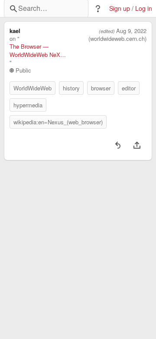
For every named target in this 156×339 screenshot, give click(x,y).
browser (100, 88)
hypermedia (27, 105)
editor (129, 88)
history (71, 88)
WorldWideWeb (32, 88)
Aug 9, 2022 (131, 31)
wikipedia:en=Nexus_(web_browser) (58, 122)
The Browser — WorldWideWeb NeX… (38, 50)
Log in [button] (143, 8)
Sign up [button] (119, 8)
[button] (97, 8)
